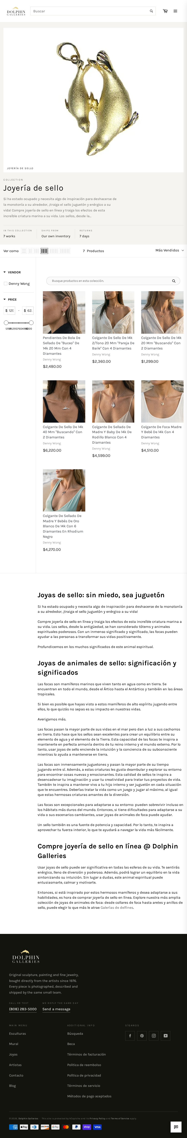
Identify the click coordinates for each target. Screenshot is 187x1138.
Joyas (13, 1054)
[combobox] (93, 11)
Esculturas (17, 1033)
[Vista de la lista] (24, 251)
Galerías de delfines (117, 907)
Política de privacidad (84, 1075)
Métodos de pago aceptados (89, 1096)
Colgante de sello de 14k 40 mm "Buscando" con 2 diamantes (63, 432)
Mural (13, 1044)
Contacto (16, 1075)
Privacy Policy (98, 1118)
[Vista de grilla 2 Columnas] (30, 251)
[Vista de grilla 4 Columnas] (44, 251)
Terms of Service (120, 1118)
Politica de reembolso (84, 1065)
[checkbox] (19, 283)
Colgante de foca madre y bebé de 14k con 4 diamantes (161, 432)
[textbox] (11, 310)
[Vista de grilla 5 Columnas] (53, 251)
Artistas (15, 1065)
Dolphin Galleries (28, 1118)
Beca (71, 1044)
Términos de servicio (83, 1086)
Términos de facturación (86, 1054)
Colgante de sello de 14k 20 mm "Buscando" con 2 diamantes (161, 343)
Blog (12, 1086)
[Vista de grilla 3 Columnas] (36, 251)
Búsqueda (75, 1033)
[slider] (6, 322)
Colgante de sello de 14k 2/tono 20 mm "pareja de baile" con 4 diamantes (113, 343)
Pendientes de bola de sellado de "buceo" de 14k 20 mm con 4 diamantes (61, 345)
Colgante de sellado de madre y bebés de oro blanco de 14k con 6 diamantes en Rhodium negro (63, 526)
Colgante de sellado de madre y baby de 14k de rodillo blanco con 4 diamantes (112, 435)
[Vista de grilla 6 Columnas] (65, 251)
